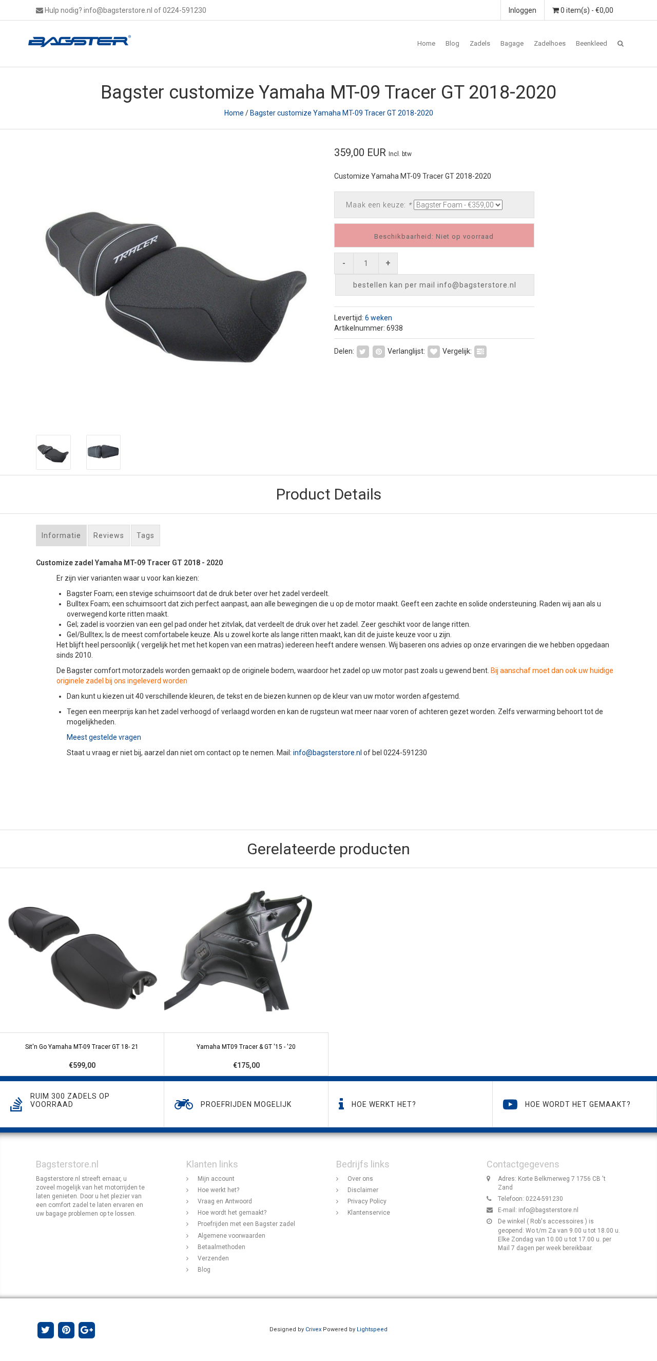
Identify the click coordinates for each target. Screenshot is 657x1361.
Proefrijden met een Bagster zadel (246, 1224)
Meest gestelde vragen (104, 737)
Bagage (512, 43)
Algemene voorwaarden (231, 1235)
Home (426, 43)
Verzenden (213, 1258)
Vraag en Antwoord (225, 1201)
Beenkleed (591, 43)
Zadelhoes (550, 43)
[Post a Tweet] (363, 351)
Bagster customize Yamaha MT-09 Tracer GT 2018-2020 (341, 113)
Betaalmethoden (221, 1247)
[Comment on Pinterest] (379, 351)
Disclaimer (362, 1190)
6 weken (378, 318)
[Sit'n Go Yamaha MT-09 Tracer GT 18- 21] (82, 972)
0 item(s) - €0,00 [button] (586, 10)
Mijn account (216, 1178)
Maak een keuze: (379, 205)
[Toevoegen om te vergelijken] (480, 351)
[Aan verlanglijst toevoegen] (434, 351)
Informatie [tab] (61, 535)
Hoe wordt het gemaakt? (232, 1212)
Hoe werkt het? (218, 1190)
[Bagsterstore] (83, 33)
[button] (620, 44)
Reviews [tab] (108, 535)
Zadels (480, 43)
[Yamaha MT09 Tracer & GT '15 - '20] (246, 972)
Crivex (313, 1329)
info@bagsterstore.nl (327, 753)
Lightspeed (372, 1329)
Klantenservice (368, 1212)
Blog (452, 43)
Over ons (360, 1178)
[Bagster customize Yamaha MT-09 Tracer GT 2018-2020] (178, 277)
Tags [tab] (145, 535)
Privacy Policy (367, 1201)
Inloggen (522, 10)
